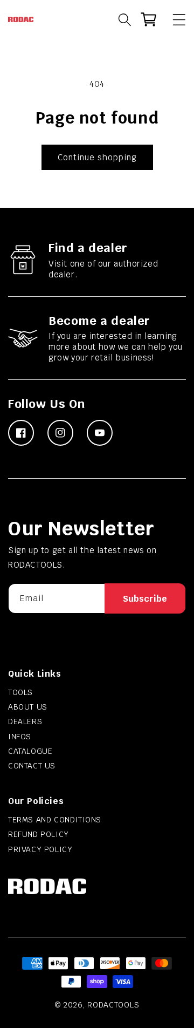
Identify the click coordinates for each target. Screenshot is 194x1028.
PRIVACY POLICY (40, 849)
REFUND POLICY (38, 834)
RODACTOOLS (113, 1005)
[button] (174, 19)
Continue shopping (97, 157)
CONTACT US (32, 766)
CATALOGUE (30, 751)
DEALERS (25, 721)
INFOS (19, 736)
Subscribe (145, 598)
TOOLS (20, 692)
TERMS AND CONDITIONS (54, 820)
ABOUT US (27, 707)
